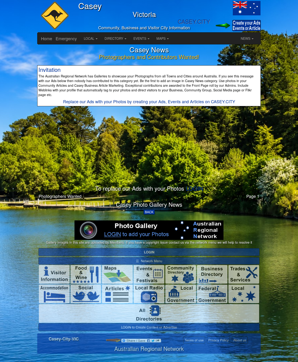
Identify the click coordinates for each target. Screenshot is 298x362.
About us (239, 340)
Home (46, 38)
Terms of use (194, 340)
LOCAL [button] (89, 38)
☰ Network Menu (149, 261)
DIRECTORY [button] (114, 38)
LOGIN (194, 188)
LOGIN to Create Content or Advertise (149, 327)
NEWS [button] (246, 38)
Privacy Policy (218, 340)
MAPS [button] (161, 38)
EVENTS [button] (140, 38)
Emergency (66, 38)
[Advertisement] (149, 152)
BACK (149, 212)
